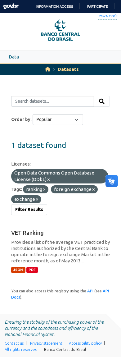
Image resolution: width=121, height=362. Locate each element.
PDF (32, 270)
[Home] (47, 69)
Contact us (14, 343)
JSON (18, 270)
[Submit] (102, 101)
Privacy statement (46, 343)
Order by (20, 119)
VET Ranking (27, 233)
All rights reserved (21, 349)
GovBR (11, 6)
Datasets (68, 69)
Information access (54, 6)
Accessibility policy (85, 343)
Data (14, 56)
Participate (97, 6)
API (90, 291)
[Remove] (48, 180)
